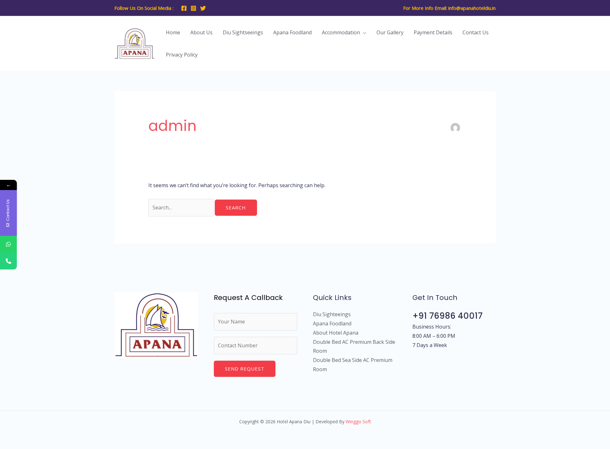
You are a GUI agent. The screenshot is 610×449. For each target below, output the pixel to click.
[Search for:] (181, 207)
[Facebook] (184, 8)
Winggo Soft (358, 421)
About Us (201, 32)
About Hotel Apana (335, 332)
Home (173, 32)
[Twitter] (203, 8)
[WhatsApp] (8, 244)
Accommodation (341, 32)
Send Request (244, 368)
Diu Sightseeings (243, 32)
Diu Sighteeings (332, 314)
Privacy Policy (182, 54)
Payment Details (433, 32)
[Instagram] (193, 8)
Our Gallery (389, 32)
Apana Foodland (292, 32)
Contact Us (476, 32)
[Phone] (8, 261)
